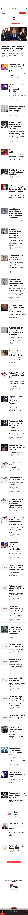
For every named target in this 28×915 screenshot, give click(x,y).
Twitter (17, 869)
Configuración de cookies (18, 880)
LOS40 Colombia (14, 9)
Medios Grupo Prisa (14, 889)
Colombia (3, 13)
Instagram (11, 869)
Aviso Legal (7, 879)
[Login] (26, 9)
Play (26, 912)
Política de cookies (8, 880)
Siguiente (11, 862)
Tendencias (4, 43)
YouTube (14, 869)
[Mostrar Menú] (2, 9)
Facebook (19, 869)
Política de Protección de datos (17, 879)
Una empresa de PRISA (14, 886)
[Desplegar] (14, 908)
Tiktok (9, 869)
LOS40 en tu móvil (14, 881)
